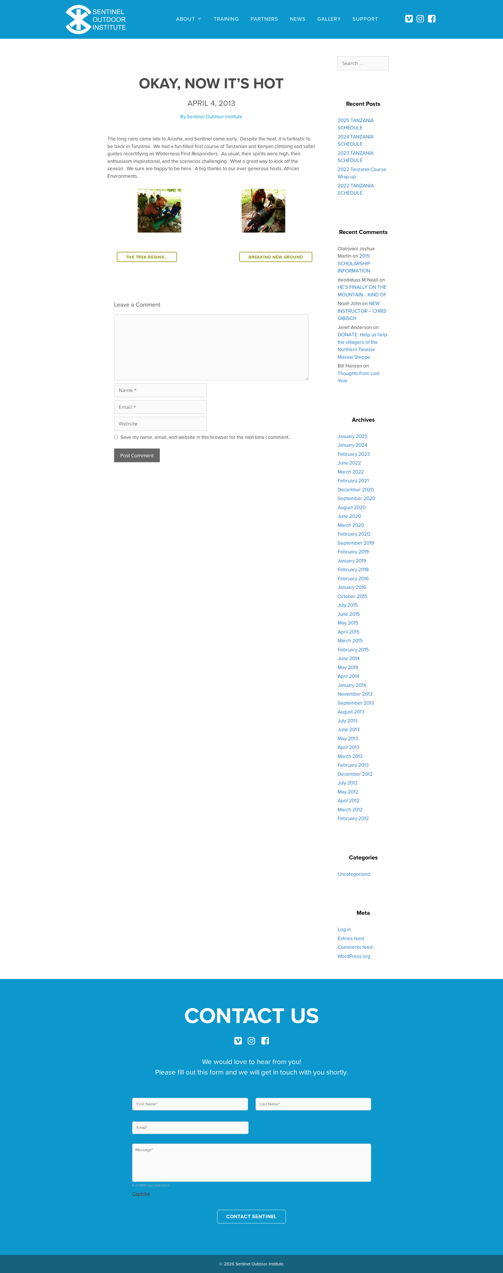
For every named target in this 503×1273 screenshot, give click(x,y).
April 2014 (348, 676)
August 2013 (351, 711)
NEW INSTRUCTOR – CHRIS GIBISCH (362, 311)
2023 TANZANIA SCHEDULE (355, 157)
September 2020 (356, 498)
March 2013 (350, 756)
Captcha (141, 1194)
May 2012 (348, 791)
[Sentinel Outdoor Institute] (98, 19)
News (298, 18)
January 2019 (352, 560)
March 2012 (350, 809)
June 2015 (349, 614)
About (185, 18)
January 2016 (352, 587)
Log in (344, 929)
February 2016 (353, 578)
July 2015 (348, 605)
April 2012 (348, 800)
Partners (264, 18)
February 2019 (353, 551)
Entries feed (351, 938)
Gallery (329, 18)
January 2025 (352, 436)
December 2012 (355, 774)
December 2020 (356, 489)
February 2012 (353, 818)
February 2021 (353, 480)
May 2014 (348, 667)
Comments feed (355, 947)
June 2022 (349, 462)
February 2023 (354, 454)
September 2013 (356, 702)
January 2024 (352, 445)
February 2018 (353, 569)
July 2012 (348, 782)
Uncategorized (354, 874)
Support (365, 18)
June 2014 (348, 658)
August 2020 (352, 507)
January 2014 (352, 685)
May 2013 (348, 738)
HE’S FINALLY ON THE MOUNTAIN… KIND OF (362, 291)
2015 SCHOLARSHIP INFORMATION (354, 263)
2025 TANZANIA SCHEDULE (356, 124)
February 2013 (353, 765)
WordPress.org (354, 956)
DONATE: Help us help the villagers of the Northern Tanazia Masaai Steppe (362, 346)
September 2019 (356, 542)
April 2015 (348, 631)
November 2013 (355, 693)
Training (226, 18)
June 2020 (349, 516)
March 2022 (351, 471)
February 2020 (354, 533)
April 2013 (348, 747)
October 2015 (352, 596)
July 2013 (347, 720)
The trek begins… (147, 257)
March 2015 (350, 640)
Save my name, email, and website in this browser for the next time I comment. (205, 437)
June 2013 (348, 729)
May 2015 (348, 622)
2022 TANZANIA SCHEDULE (356, 189)
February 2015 (353, 649)
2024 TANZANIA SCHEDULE (355, 140)
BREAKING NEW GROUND (276, 257)
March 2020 (351, 525)
